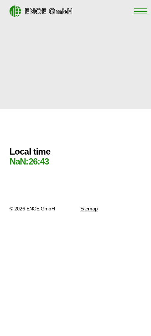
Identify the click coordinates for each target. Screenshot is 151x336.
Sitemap (89, 209)
